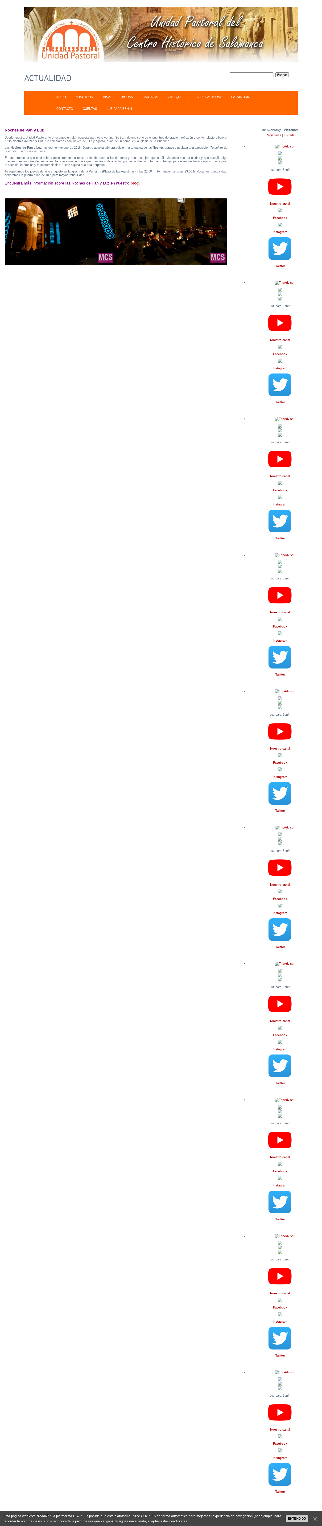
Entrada (289, 135)
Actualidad (48, 77)
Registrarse (273, 135)
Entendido (297, 1518)
